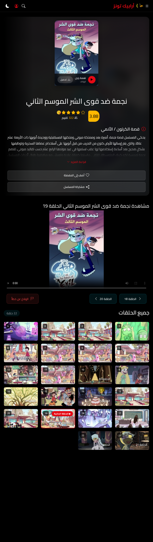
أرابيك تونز (123, 6)
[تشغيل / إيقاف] (92, 79)
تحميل (63, 79)
